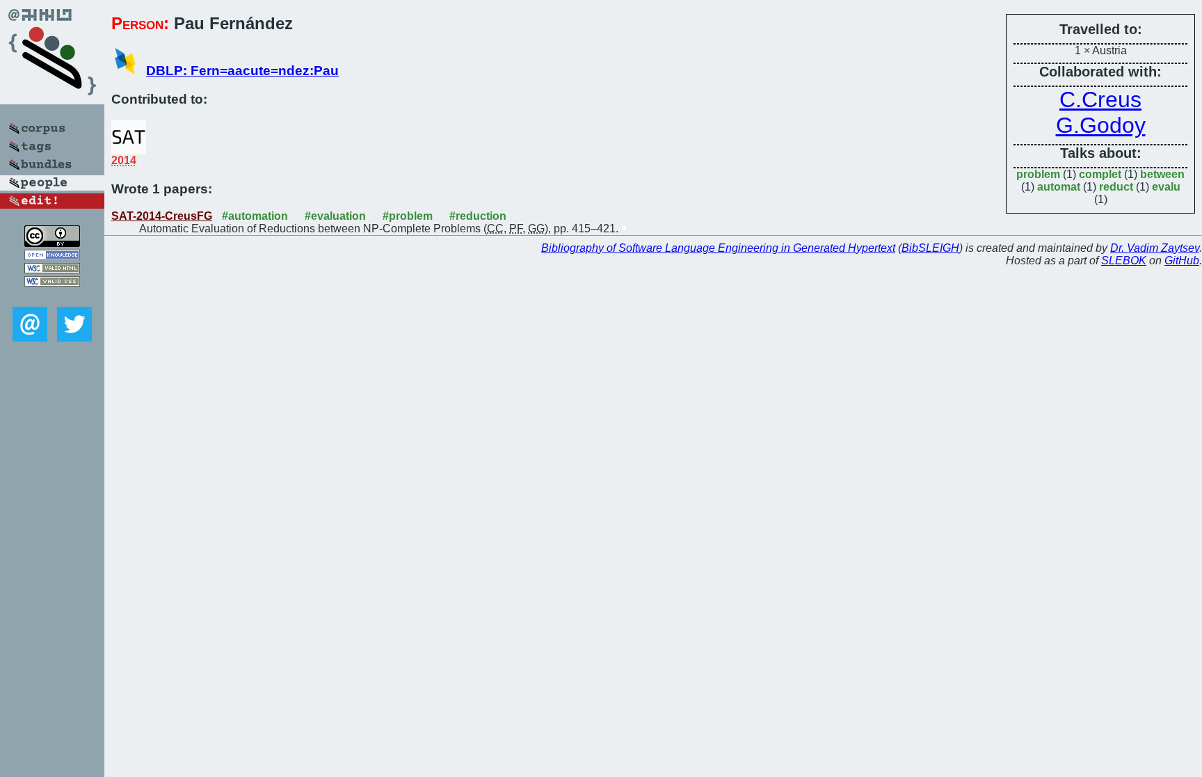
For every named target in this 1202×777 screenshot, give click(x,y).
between (1162, 174)
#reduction (477, 216)
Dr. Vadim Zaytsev (1154, 248)
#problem (408, 216)
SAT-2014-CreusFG (161, 216)
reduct (1116, 187)
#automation (255, 216)
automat (1058, 187)
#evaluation (335, 216)
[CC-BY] (52, 243)
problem (1038, 174)
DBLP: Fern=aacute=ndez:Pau (242, 70)
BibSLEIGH (930, 248)
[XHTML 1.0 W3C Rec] (52, 269)
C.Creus (1100, 99)
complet (1100, 174)
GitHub (1181, 260)
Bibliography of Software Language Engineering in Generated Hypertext (718, 248)
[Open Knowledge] (52, 256)
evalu (1166, 187)
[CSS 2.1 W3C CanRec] (52, 297)
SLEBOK (1123, 260)
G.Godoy (1101, 125)
